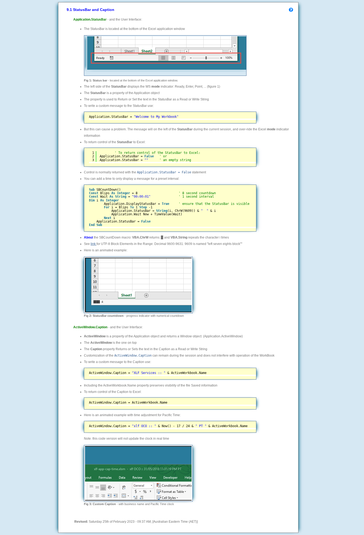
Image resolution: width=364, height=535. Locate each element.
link (93, 244)
